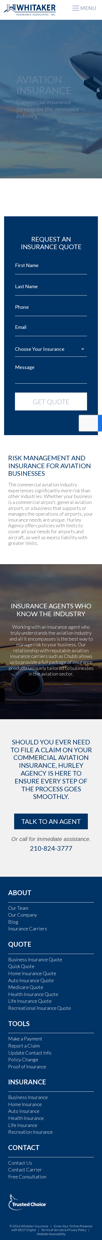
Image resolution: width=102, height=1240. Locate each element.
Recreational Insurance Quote (39, 1008)
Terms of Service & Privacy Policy (63, 1230)
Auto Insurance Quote (31, 980)
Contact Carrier (25, 1169)
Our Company (22, 915)
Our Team (18, 908)
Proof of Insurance (27, 1066)
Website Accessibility (51, 1234)
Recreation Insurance (30, 1132)
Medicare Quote (25, 987)
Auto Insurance (23, 1111)
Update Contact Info (29, 1053)
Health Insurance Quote (33, 994)
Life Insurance (22, 1125)
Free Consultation (27, 1177)
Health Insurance (26, 1118)
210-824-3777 (51, 848)
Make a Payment (25, 1039)
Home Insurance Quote (32, 973)
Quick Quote (21, 966)
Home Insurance (25, 1104)
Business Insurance (28, 1097)
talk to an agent (51, 821)
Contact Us (20, 1163)
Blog (13, 922)
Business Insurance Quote (35, 959)
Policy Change (23, 1059)
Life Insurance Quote (30, 1001)
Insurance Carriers (27, 928)
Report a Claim (24, 1046)
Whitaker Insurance (34, 1226)
